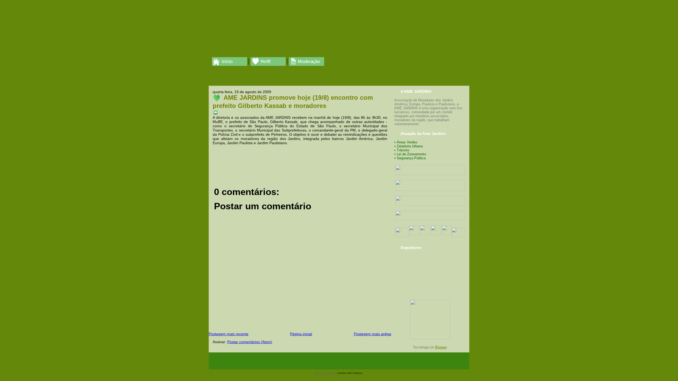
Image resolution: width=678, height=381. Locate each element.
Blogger (441, 347)
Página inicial (301, 334)
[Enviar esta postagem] (215, 112)
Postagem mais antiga (372, 334)
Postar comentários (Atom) (249, 342)
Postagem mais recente (228, 334)
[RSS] (213, 361)
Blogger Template (325, 372)
